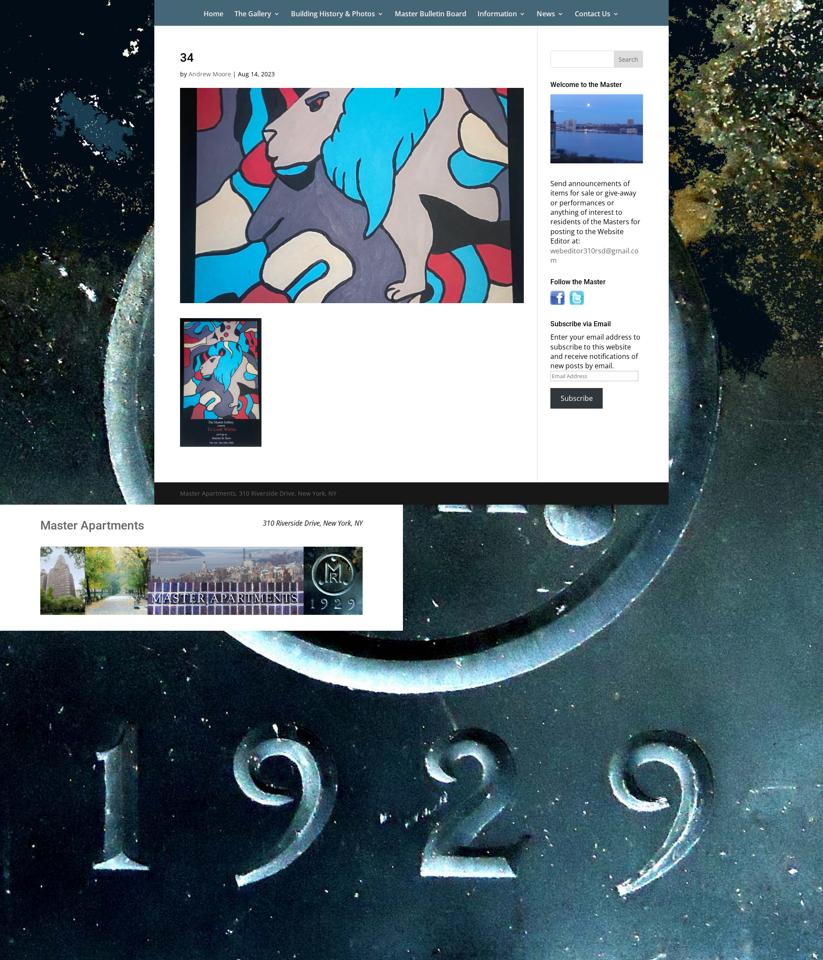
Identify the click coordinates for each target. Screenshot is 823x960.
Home (213, 14)
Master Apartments (92, 525)
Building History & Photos (333, 14)
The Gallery (252, 14)
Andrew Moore (210, 74)
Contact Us (592, 14)
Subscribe (577, 398)
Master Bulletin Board (430, 14)
